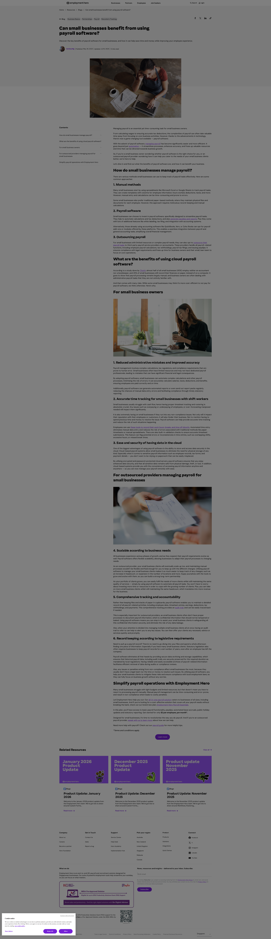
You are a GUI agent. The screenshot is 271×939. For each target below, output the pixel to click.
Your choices (9, 931)
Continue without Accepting (67, 915)
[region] (39, 924)
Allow (66, 931)
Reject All (50, 931)
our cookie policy (20, 926)
